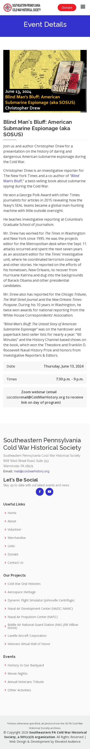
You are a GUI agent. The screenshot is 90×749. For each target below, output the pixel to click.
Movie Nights (18, 673)
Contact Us (15, 562)
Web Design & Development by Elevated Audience (45, 741)
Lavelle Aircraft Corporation (27, 635)
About (12, 521)
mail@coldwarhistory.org (31, 471)
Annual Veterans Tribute (26, 681)
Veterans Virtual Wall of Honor (29, 643)
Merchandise (17, 537)
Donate (67, 7)
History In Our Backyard (26, 665)
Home (12, 512)
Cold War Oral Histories (24, 583)
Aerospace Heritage (22, 592)
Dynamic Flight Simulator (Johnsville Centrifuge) (41, 600)
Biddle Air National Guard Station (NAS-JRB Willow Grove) (43, 626)
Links (11, 546)
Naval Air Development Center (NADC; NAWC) (40, 608)
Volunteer (14, 529)
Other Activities (19, 690)
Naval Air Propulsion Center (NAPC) (33, 616)
